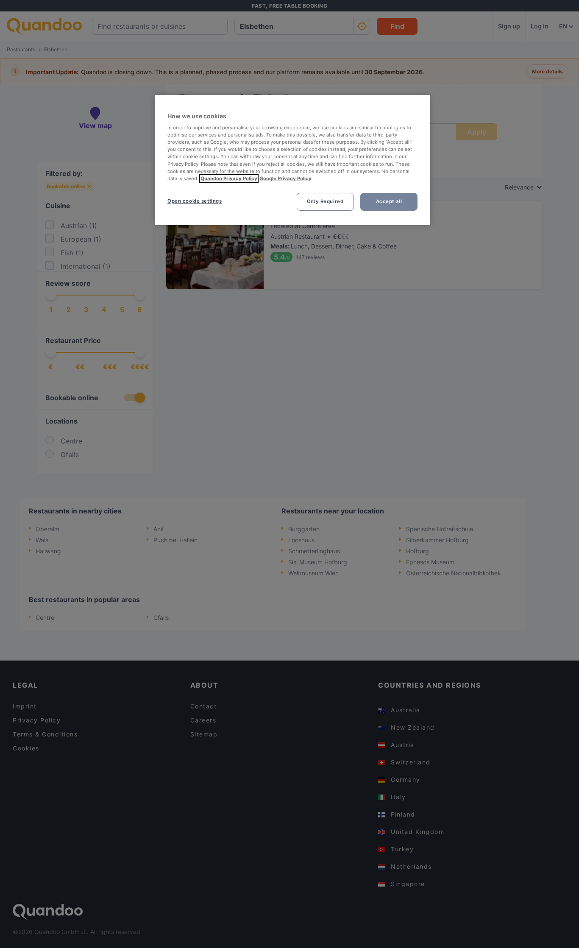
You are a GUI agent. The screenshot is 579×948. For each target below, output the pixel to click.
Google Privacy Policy (285, 178)
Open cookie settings (194, 201)
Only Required (325, 201)
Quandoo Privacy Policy (228, 178)
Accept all (389, 201)
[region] (292, 160)
